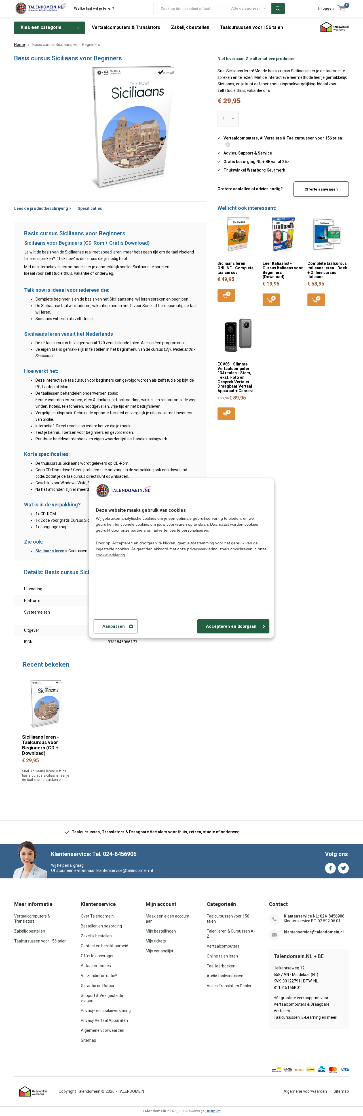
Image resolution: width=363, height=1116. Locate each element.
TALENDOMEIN (131, 1091)
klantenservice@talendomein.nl (314, 932)
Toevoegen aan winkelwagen (226, 295)
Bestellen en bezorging (101, 926)
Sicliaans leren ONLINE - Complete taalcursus (236, 267)
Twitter (343, 868)
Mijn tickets (156, 941)
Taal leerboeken (221, 966)
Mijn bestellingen (161, 931)
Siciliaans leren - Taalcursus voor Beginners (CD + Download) (40, 745)
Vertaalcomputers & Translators (126, 27)
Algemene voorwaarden (102, 1030)
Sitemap (88, 1040)
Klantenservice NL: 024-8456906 (314, 916)
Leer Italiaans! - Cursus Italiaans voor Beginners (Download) (283, 270)
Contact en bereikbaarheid (104, 946)
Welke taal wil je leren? (94, 8)
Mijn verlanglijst (159, 951)
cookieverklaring (110, 555)
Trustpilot (213, 1111)
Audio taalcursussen (225, 976)
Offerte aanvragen (321, 189)
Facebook (330, 868)
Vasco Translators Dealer (229, 986)
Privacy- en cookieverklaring (106, 1010)
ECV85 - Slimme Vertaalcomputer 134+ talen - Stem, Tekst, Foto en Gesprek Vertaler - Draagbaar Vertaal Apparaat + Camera (236, 377)
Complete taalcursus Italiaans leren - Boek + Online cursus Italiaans (327, 270)
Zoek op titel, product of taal (278, 8)
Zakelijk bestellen (190, 27)
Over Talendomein (97, 916)
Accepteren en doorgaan (231, 626)
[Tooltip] (227, 145)
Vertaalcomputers (223, 946)
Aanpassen (113, 626)
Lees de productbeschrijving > (42, 208)
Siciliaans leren (50, 551)
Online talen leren (222, 956)
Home (19, 44)
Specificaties (90, 208)
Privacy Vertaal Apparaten (104, 1020)
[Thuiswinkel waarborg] (33, 1091)
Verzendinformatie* (99, 975)
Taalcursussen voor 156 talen (251, 27)
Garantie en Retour (98, 985)
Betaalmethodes (96, 965)
